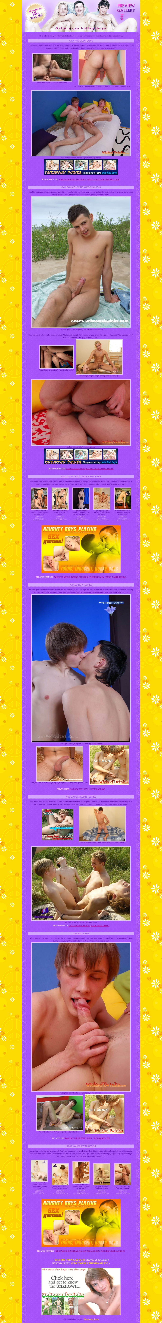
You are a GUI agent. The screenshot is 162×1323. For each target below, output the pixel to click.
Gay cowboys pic (101, 1138)
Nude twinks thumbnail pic (68, 1251)
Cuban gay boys (97, 789)
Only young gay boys (79, 925)
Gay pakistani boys (75, 469)
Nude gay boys (117, 1251)
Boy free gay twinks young (100, 469)
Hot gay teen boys (79, 789)
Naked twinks (119, 577)
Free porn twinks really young (95, 577)
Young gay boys (91, 1319)
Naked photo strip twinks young (103, 179)
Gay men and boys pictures (72, 179)
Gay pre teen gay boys (70, 1260)
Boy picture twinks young (78, 1138)
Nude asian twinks (100, 925)
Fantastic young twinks (66, 577)
